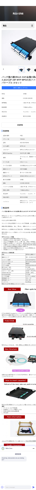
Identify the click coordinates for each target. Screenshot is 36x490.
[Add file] (2, 487)
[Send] (33, 487)
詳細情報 (20, 125)
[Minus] (34, 448)
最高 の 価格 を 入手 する (20, 87)
